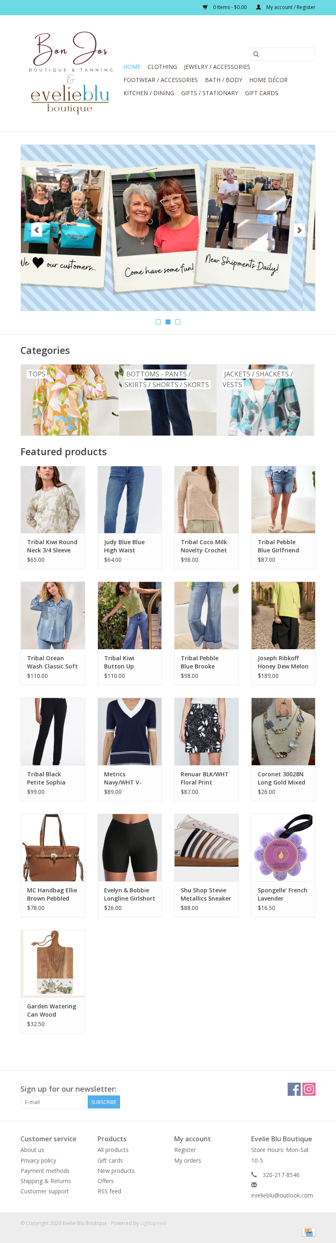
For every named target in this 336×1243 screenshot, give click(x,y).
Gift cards (261, 93)
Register (185, 1150)
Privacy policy (38, 1160)
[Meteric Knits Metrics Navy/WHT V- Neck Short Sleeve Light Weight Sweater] (130, 731)
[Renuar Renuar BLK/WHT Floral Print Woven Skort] (206, 731)
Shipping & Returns (45, 1181)
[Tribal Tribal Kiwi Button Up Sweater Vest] (130, 615)
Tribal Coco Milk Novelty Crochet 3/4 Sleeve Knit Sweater (204, 546)
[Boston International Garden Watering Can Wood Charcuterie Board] (52, 963)
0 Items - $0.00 (230, 7)
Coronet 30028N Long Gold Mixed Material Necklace (281, 778)
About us (32, 1150)
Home (132, 67)
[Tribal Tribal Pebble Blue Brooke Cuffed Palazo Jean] (206, 615)
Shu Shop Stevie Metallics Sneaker (206, 894)
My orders (187, 1160)
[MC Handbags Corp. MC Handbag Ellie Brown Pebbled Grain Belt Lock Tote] (52, 847)
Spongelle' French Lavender (282, 894)
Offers (106, 1181)
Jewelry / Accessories (217, 67)
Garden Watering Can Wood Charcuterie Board (51, 1010)
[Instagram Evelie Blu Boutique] (309, 1089)
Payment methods (45, 1171)
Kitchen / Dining (148, 93)
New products (116, 1171)
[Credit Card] (307, 1231)
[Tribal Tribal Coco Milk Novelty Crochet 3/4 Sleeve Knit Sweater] (206, 500)
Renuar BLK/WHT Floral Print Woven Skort (205, 778)
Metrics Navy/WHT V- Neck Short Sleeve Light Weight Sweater (129, 778)
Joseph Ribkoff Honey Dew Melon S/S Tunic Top (283, 662)
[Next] (299, 230)
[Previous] (36, 230)
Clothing (162, 67)
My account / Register (290, 7)
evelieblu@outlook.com (282, 1195)
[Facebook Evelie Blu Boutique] (294, 1089)
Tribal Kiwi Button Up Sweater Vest (123, 662)
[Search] (256, 54)
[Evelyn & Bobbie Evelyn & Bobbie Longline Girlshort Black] (130, 847)
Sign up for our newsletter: (68, 1089)
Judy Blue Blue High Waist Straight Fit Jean (128, 546)
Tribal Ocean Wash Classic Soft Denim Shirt (52, 662)
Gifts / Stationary (209, 93)
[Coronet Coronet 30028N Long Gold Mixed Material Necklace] (283, 731)
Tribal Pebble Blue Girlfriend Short (278, 546)
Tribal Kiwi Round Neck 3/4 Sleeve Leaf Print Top (52, 546)
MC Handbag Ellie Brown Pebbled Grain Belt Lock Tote (52, 894)
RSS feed (109, 1191)
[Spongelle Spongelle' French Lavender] (283, 847)
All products (113, 1150)
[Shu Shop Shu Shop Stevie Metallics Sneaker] (206, 847)
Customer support (44, 1191)
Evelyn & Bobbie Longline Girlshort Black (129, 894)
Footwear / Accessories (160, 80)
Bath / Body (223, 80)
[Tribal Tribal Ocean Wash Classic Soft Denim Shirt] (52, 615)
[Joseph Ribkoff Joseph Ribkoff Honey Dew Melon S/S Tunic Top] (283, 615)
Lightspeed (153, 1223)
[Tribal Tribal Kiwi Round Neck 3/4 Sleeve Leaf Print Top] (52, 500)
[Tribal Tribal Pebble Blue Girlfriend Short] (283, 500)
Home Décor (268, 80)
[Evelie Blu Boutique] (70, 73)
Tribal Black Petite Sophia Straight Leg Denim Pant (46, 778)
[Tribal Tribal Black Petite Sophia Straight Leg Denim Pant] (52, 731)
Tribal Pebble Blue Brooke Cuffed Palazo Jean (200, 662)
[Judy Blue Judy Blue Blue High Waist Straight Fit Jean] (130, 500)
